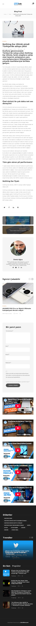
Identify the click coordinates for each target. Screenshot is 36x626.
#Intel (28, 525)
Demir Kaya (5, 313)
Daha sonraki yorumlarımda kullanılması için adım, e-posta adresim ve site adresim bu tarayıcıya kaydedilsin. (18, 375)
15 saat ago (13, 608)
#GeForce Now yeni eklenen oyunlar (14, 525)
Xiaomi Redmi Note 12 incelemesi (18, 230)
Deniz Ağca (5, 49)
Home (5, 14)
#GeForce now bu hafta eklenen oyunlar (15, 520)
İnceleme (22, 229)
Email (7, 354)
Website (8, 362)
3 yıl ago (10, 49)
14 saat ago (13, 597)
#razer (23, 527)
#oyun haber (14, 527)
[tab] (6, 566)
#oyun (6, 527)
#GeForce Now (8, 518)
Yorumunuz (9, 331)
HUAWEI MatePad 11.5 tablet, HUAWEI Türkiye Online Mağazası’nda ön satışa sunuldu (19, 221)
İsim (7, 346)
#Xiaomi (6, 529)
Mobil (10, 14)
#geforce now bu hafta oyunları (13, 523)
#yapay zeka (15, 529)
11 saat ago (7, 556)
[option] (18, 298)
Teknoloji (14, 218)
